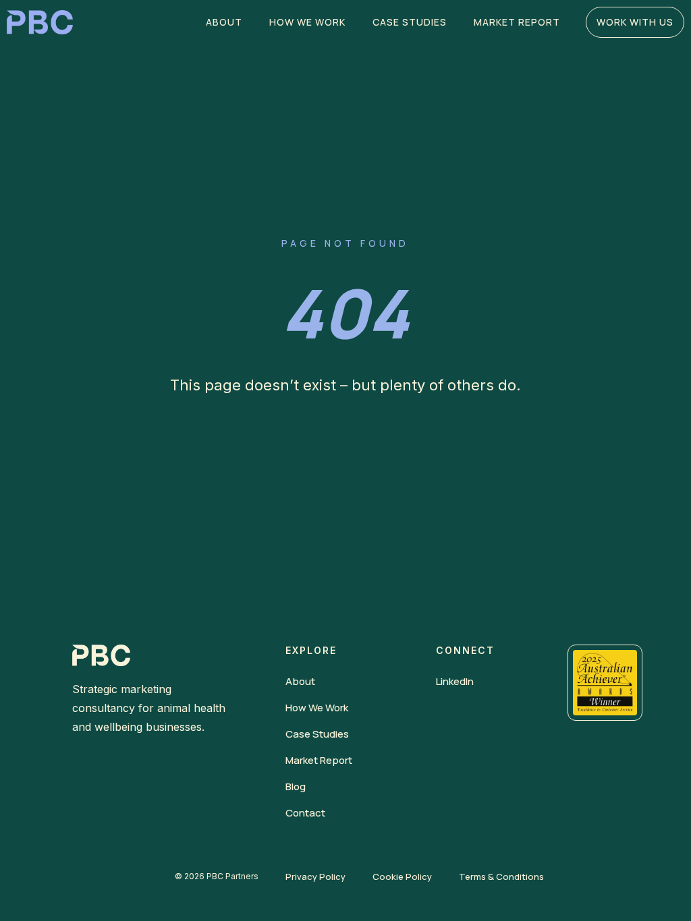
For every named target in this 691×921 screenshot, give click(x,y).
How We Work (307, 22)
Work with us (635, 22)
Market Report (517, 22)
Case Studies (409, 22)
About (224, 22)
